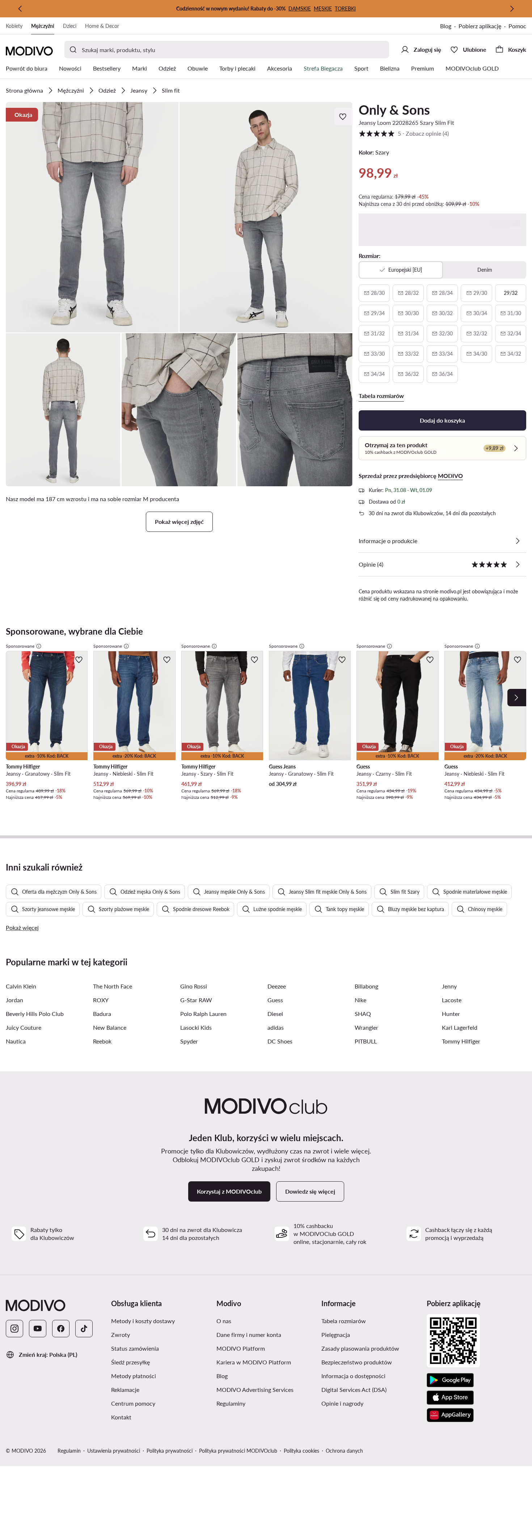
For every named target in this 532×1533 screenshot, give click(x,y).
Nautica (16, 1041)
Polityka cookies (301, 1451)
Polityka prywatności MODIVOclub (238, 1451)
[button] (92, 217)
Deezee (276, 986)
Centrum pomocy (133, 1403)
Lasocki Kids (196, 1027)
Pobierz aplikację (480, 25)
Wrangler (366, 1027)
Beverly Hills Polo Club (35, 1013)
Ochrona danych (344, 1451)
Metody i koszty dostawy (143, 1320)
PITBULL (366, 1041)
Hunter (451, 1013)
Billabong (366, 986)
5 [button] (404, 133)
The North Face (112, 986)
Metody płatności (133, 1375)
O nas (223, 1320)
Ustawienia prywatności (113, 1451)
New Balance (109, 1027)
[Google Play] (450, 1380)
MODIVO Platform (240, 1348)
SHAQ (363, 1013)
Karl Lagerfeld (459, 1027)
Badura (102, 1013)
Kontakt (121, 1417)
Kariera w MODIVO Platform (253, 1362)
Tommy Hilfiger (461, 1041)
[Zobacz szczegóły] (517, 541)
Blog (445, 25)
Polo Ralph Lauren (203, 1013)
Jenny (449, 986)
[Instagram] (14, 1328)
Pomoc (517, 25)
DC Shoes (279, 1041)
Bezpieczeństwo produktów (356, 1362)
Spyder (189, 1041)
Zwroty (120, 1334)
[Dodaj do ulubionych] (343, 116)
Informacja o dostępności (353, 1375)
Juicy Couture (23, 1027)
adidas (275, 1027)
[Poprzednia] (20, 8)
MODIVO (450, 475)
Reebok (102, 1041)
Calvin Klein (21, 986)
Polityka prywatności (170, 1451)
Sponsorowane (20, 646)
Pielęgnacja (335, 1334)
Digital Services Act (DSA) (354, 1389)
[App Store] (450, 1397)
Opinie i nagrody (342, 1403)
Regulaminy (230, 1403)
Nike (360, 999)
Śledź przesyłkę (130, 1362)
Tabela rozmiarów (343, 1320)
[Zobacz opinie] (517, 564)
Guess (275, 999)
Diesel (275, 1013)
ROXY (101, 999)
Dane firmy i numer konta (248, 1334)
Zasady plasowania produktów (360, 1348)
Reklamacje (125, 1389)
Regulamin (69, 1451)
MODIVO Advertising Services (255, 1389)
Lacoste (451, 999)
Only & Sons (394, 110)
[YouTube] (37, 1328)
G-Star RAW (196, 999)
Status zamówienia (135, 1348)
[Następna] (511, 8)
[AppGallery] (450, 1415)
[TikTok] (84, 1328)
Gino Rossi (193, 986)
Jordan (14, 999)
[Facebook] (60, 1328)
